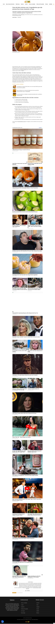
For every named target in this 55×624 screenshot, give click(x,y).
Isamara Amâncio (24, 69)
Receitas (22, 4)
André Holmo (14, 17)
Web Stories (18, 4)
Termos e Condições (32, 4)
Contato (26, 4)
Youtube (37, 608)
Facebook (37, 602)
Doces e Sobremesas (21, 14)
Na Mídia (50, 4)
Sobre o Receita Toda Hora (10, 4)
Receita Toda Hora (15, 14)
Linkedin (37, 610)
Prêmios (46, 4)
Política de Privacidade (40, 4)
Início (4, 4)
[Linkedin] (25, 590)
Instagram (37, 606)
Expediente (22, 606)
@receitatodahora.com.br (21, 121)
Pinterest (37, 612)
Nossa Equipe (23, 612)
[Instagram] (29, 590)
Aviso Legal (22, 610)
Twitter (37, 604)
